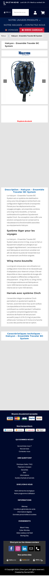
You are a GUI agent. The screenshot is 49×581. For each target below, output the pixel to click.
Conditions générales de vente (24, 509)
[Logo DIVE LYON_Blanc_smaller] (7, 12)
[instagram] (18, 548)
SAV (24, 472)
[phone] (37, 548)
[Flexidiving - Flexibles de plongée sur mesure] (11, 560)
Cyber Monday (24, 530)
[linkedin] (24, 548)
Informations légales (24, 512)
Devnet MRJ (29, 572)
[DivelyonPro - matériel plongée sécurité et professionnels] (37, 560)
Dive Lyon (24, 569)
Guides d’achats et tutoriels (24, 478)
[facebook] (11, 548)
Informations (24, 475)
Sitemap (24, 506)
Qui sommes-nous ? (24, 446)
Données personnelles (21, 514)
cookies (33, 514)
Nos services (24, 449)
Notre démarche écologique (24, 491)
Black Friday (24, 527)
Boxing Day (24, 535)
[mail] (31, 548)
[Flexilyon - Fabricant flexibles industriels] (24, 560)
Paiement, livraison (24, 467)
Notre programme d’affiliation (24, 493)
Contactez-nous (24, 451)
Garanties (24, 470)
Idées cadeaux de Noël (24, 533)
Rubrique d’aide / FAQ (24, 464)
